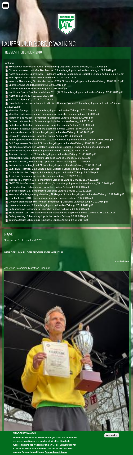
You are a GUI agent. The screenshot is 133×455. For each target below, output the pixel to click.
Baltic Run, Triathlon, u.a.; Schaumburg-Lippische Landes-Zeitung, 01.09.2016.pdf (54, 168)
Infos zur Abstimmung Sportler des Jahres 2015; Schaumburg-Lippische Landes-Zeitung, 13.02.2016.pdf (66, 81)
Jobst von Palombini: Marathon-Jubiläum (27, 268)
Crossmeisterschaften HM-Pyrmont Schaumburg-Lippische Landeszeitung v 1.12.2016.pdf (58, 201)
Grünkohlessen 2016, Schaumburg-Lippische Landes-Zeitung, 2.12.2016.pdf (51, 198)
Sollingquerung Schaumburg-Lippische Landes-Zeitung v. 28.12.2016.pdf (49, 209)
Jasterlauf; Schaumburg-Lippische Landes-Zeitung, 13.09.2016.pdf (45, 176)
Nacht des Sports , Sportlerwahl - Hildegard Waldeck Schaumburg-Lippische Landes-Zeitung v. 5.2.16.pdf (66, 73)
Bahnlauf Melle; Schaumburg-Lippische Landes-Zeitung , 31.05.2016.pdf (48, 150)
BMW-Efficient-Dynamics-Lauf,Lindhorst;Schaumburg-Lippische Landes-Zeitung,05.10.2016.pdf (61, 183)
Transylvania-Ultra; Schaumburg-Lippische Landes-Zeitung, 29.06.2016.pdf (50, 157)
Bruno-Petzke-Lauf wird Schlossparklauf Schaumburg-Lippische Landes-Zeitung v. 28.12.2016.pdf (62, 212)
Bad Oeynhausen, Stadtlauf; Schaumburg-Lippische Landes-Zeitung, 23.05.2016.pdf (55, 143)
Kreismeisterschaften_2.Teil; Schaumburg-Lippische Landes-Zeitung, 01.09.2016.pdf (55, 165)
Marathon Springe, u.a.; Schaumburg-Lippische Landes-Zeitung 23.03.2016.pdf (52, 110)
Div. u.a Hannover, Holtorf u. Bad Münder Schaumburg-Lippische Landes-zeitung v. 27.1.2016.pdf (62, 70)
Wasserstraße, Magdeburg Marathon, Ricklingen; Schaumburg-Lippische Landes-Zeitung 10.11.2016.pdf (66, 194)
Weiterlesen (123, 261)
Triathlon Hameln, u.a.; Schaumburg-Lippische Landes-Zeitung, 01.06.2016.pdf (52, 154)
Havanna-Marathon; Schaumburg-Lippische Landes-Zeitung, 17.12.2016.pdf (51, 205)
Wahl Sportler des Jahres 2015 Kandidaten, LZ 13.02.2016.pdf (43, 77)
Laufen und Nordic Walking (39, 43)
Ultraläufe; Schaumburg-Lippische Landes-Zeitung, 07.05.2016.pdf (45, 136)
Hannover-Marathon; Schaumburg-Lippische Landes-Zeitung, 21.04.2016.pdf (51, 132)
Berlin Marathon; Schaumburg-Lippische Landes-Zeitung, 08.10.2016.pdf (49, 187)
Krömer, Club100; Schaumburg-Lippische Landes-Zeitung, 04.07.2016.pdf (49, 161)
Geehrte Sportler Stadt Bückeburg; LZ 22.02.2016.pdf (38, 88)
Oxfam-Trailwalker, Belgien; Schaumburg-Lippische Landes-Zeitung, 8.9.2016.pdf (53, 172)
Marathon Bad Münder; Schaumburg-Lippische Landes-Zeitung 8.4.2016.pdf (51, 117)
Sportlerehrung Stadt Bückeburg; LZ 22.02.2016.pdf (37, 84)
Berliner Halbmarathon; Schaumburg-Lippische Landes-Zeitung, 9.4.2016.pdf (51, 121)
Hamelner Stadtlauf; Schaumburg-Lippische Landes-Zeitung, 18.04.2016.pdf (50, 128)
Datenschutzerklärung (56, 452)
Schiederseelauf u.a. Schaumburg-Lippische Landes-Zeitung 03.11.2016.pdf (50, 190)
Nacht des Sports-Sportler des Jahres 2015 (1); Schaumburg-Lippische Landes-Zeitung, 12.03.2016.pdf (66, 92)
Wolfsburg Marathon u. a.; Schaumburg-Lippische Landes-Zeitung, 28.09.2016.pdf (54, 179)
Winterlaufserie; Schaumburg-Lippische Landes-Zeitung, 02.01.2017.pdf (48, 219)
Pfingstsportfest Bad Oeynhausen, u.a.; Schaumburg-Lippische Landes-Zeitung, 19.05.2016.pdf (61, 139)
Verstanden (111, 435)
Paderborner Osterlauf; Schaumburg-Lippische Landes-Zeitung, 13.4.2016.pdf (52, 125)
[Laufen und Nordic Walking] (66, 35)
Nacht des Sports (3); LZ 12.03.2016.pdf (31, 99)
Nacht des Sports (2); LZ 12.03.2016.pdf (31, 95)
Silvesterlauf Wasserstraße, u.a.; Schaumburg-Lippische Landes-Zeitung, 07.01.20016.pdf (58, 66)
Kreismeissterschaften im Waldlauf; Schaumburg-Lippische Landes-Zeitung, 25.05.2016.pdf (59, 146)
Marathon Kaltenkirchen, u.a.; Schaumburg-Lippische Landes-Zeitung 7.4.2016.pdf (54, 114)
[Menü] (5, 5)
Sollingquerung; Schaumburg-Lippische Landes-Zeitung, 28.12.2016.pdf (48, 216)
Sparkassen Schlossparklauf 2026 (23, 240)
